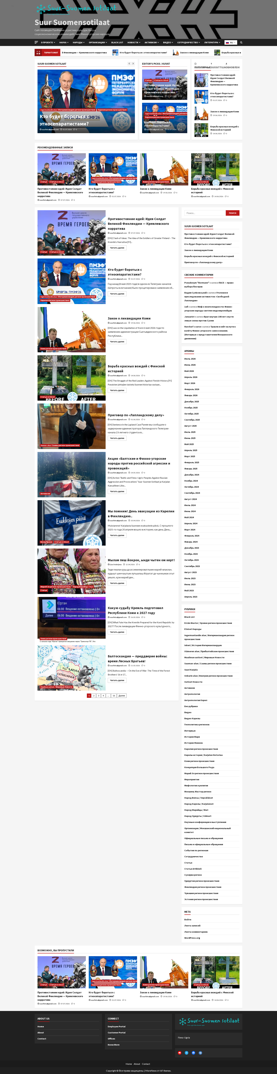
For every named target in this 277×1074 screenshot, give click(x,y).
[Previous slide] (129, 63)
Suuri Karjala (191, 669)
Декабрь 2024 (191, 474)
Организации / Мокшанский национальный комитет (207, 830)
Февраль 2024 (191, 535)
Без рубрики (46, 542)
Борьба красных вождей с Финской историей (202, 52)
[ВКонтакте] (200, 1053)
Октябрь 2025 (191, 413)
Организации (97, 42)
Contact (42, 1038)
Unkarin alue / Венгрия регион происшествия (208, 675)
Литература (211, 42)
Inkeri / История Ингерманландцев (203, 645)
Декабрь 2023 (191, 547)
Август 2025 (190, 425)
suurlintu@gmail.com (50, 129)
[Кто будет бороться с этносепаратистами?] (113, 169)
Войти (187, 919)
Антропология (192, 693)
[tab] (202, 66)
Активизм (151, 42)
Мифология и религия (196, 785)
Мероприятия (191, 779)
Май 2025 (189, 444)
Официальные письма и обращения (203, 838)
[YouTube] (179, 1052)
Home (41, 1026)
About (41, 1032)
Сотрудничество (187, 42)
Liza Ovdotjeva (115, 564)
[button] (36, 42)
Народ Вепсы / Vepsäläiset (198, 797)
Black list (117, 42)
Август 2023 (190, 572)
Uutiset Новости (193, 681)
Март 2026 (189, 383)
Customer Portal (117, 1032)
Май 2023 (189, 590)
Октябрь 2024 (191, 486)
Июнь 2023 (189, 584)
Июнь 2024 (189, 511)
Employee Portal (117, 1026)
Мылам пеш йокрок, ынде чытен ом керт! (72, 571)
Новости (133, 42)
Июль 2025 (189, 432)
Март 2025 (189, 456)
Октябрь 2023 (191, 559)
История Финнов (193, 742)
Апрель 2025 (190, 450)
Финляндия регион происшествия (202, 886)
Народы (77, 42)
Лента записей (192, 925)
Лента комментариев (196, 931)
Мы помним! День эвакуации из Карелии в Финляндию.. (72, 523)
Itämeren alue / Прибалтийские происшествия (209, 651)
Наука (62, 42)
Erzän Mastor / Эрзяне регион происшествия (208, 623)
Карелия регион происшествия (159, 117)
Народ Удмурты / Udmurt (197, 815)
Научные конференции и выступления (205, 822)
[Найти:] (205, 213)
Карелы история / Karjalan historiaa (203, 754)
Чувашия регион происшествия (201, 893)
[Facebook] (193, 1052)
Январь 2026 (190, 395)
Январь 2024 (190, 541)
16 (114, 695)
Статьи (148, 80)
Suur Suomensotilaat (72, 22)
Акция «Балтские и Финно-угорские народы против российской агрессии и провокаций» (72, 474)
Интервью (190, 730)
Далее (122, 695)
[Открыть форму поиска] (241, 42)
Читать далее (118, 247)
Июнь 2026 (189, 364)
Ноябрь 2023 (191, 553)
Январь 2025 (190, 468)
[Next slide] (133, 63)
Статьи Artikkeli (161, 80)
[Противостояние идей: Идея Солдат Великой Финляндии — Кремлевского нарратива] (62, 169)
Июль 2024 (189, 505)
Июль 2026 (189, 358)
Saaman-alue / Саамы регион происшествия (60, 445)
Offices (111, 1038)
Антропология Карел (195, 700)
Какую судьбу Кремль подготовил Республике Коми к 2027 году (72, 619)
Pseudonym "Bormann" (196, 282)
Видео (167, 42)
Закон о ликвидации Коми (150, 52)
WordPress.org (192, 937)
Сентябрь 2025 (192, 419)
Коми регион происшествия (53, 117)
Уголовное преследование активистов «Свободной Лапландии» (206, 296)
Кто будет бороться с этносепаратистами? (99, 52)
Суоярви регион (193, 874)
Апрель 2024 (190, 523)
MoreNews (151, 1070)
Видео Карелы (192, 718)
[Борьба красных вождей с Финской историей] (215, 169)
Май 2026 (189, 371)
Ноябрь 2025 (191, 407)
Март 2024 (189, 529)
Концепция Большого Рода (199, 767)
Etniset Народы (192, 629)
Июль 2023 (189, 578)
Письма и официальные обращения (203, 844)
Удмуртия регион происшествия (201, 880)
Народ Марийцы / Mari (83, 587)
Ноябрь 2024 (191, 480)
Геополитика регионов (196, 724)
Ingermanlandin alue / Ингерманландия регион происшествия (172, 113)
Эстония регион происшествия (201, 899)
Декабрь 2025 (191, 401)
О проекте (47, 42)
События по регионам (196, 850)
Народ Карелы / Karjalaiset (199, 803)
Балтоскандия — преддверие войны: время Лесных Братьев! (72, 668)
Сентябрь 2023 (192, 566)
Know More (113, 1044)
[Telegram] (186, 1052)
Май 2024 (189, 517)
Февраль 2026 (191, 389)
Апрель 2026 (190, 377)
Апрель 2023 (190, 596)
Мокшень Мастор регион (197, 791)
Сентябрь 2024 (192, 492)
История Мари (192, 736)
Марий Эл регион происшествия (56, 587)
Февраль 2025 (191, 462)
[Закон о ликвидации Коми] (86, 101)
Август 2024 (190, 499)
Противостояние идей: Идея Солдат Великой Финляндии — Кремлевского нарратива (163, 88)
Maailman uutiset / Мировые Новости (56, 687)
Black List (189, 616)
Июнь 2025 (189, 438)
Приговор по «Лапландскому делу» (72, 426)
